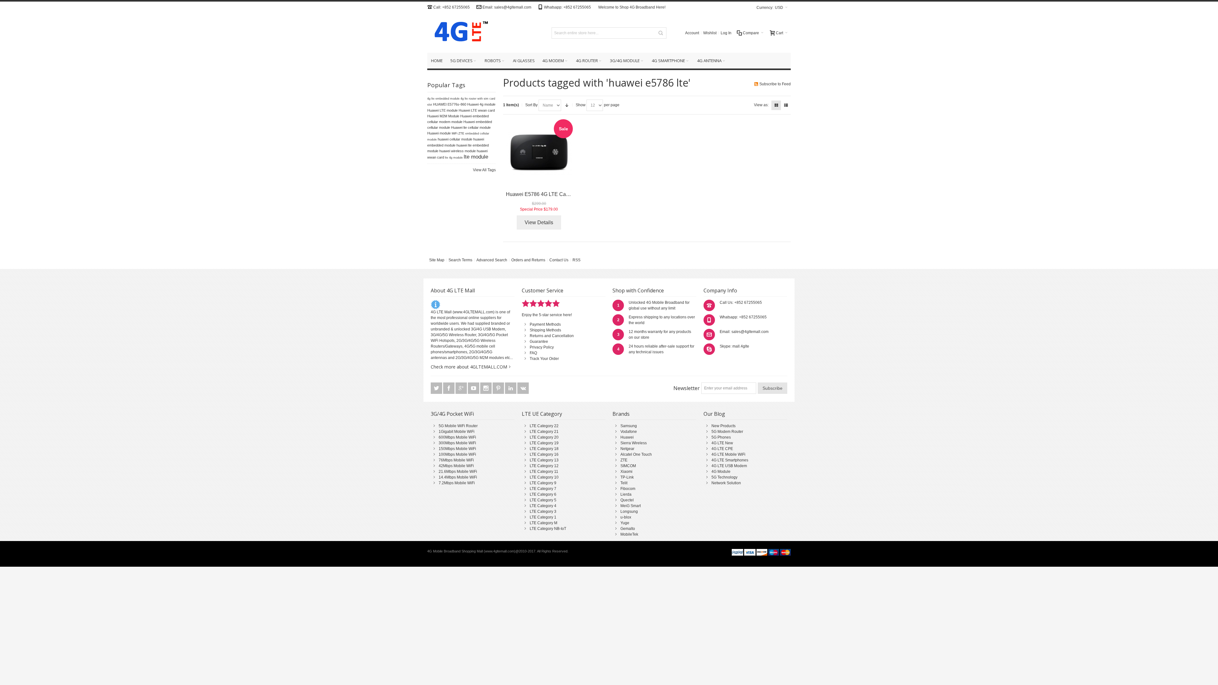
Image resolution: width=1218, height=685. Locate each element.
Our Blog (714, 413)
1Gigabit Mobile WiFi (457, 431)
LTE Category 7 (543, 488)
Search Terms (460, 260)
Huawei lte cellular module (471, 127)
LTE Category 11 (544, 471)
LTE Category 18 (544, 449)
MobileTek (629, 534)
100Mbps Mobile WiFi (457, 454)
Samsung (628, 426)
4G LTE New (722, 443)
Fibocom (627, 488)
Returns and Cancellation (552, 336)
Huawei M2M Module (443, 116)
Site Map (436, 260)
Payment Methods (545, 324)
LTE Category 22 (544, 426)
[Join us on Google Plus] (461, 388)
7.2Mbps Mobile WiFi (457, 483)
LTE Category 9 (543, 483)
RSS (576, 260)
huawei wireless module (457, 151)
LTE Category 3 (543, 511)
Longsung (629, 511)
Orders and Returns (528, 260)
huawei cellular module (455, 139)
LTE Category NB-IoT (548, 528)
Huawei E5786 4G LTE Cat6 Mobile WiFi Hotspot (561, 194)
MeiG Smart (630, 506)
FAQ (533, 353)
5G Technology (724, 477)
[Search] (660, 33)
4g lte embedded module (443, 98)
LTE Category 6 (543, 494)
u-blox (625, 517)
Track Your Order (544, 358)
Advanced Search (491, 260)
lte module (476, 156)
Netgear (627, 449)
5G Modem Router (727, 431)
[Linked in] (511, 388)
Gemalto (627, 528)
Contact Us (558, 260)
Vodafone (628, 431)
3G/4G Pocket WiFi (452, 413)
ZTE (623, 460)
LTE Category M (543, 523)
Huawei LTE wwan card (477, 110)
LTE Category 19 (544, 443)
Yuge (624, 523)
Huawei (627, 437)
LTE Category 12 (544, 466)
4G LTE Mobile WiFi (728, 454)
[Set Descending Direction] (567, 105)
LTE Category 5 (543, 500)
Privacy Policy (542, 347)
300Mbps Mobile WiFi (457, 443)
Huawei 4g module (481, 104)
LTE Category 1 (543, 517)
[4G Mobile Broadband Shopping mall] (459, 32)
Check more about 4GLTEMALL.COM (469, 367)
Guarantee (539, 341)
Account (692, 33)
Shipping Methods (545, 330)
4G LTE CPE (722, 449)
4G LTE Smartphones (729, 460)
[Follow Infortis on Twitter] (437, 388)
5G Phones (721, 437)
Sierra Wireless (633, 443)
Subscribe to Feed (775, 84)
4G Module (720, 471)
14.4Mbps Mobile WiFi (458, 477)
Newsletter (686, 388)
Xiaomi (626, 471)
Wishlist (710, 33)
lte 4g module (454, 157)
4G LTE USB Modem (729, 466)
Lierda (626, 494)
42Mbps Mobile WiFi (456, 466)
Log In (726, 33)
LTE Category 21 (544, 431)
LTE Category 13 (544, 460)
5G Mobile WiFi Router (458, 426)
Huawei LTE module (442, 110)
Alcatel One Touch (636, 454)
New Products (723, 426)
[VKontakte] (523, 388)
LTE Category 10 (544, 477)
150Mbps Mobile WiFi (457, 449)
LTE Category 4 (543, 506)
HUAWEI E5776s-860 (449, 104)
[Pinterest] (499, 388)
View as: (761, 105)
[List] (786, 105)
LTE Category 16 (544, 454)
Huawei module (439, 133)
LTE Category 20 (544, 437)
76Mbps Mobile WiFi (456, 460)
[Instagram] (486, 388)
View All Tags (484, 170)
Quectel (627, 500)
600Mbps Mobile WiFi (457, 437)
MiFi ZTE (458, 133)
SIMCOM (628, 466)
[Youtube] (474, 388)
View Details (539, 222)
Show (581, 105)
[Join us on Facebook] (449, 388)
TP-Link (627, 477)
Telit (623, 483)
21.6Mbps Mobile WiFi (458, 471)
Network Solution (726, 483)
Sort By (531, 105)
